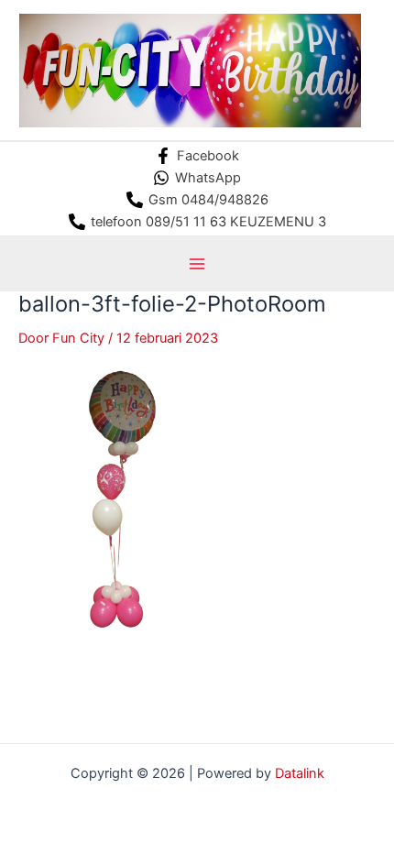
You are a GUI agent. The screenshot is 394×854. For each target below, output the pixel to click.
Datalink (299, 773)
